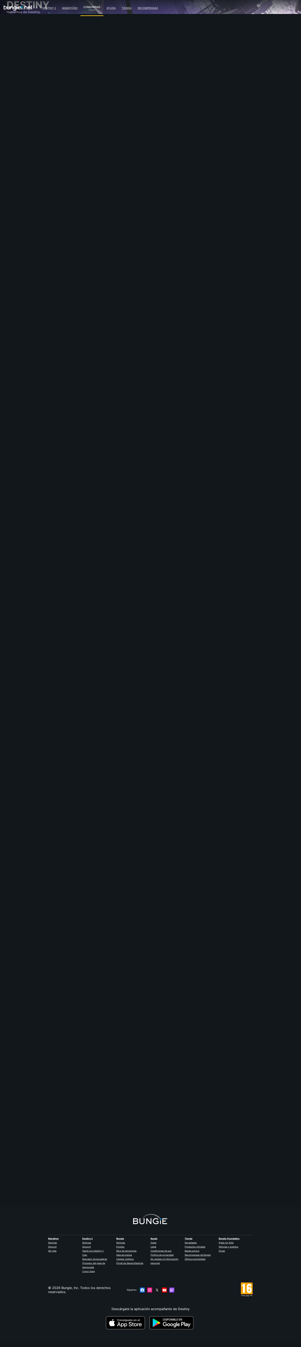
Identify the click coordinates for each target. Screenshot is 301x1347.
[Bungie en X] (157, 1290)
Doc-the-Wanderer (94, 428)
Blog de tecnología (126, 1250)
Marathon (69, 8)
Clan (84, 1255)
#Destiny (95, 180)
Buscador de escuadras (94, 1259)
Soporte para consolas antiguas (34, 92)
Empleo (120, 1246)
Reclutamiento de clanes (28, 100)
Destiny (18, 8)
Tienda (126, 8)
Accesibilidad (19, 68)
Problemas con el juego (27, 63)
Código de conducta (22, 122)
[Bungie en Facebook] (142, 1290)
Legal (153, 1246)
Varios (14, 109)
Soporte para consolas (27, 88)
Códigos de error (22, 51)
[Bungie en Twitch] (171, 1290)
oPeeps (86, 90)
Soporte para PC (22, 84)
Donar (222, 1250)
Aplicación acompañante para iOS (35, 76)
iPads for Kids (226, 1242)
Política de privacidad (162, 1255)
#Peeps (124, 180)
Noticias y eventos (228, 1246)
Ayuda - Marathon (23, 113)
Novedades (191, 1242)
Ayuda (111, 8)
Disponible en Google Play (172, 1322)
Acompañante (20, 96)
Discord (52, 1246)
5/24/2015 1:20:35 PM (116, 201)
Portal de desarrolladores (129, 1263)
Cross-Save (88, 1271)
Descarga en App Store (127, 1322)
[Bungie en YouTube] (164, 1290)
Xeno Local (88, 1182)
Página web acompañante (29, 72)
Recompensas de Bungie (198, 1255)
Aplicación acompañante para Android (39, 80)
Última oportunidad (195, 1259)
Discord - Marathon (24, 117)
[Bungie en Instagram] (149, 1290)
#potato (114, 180)
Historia (15, 39)
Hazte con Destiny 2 (93, 1250)
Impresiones (18, 31)
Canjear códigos (125, 1259)
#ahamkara (136, 180)
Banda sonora (192, 1250)
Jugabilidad (18, 43)
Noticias (52, 1242)
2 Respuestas (93, 1204)
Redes (14, 55)
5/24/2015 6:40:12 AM (117, 955)
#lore (104, 180)
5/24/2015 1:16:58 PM (116, 452)
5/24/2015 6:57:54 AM (160, 704)
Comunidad (91, 6)
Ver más (52, 1250)
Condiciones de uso (161, 1250)
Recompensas (148, 8)
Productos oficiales (195, 1246)
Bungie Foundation (229, 1238)
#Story (84, 180)
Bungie (120, 1238)
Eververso (17, 59)
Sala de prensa (124, 1255)
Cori (83, 679)
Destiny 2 (49, 8)
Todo (13, 22)
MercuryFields (91, 930)
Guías (153, 1242)
